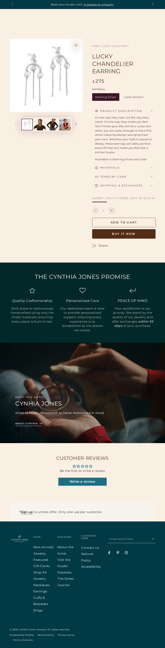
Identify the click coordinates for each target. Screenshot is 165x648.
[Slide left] (13, 4)
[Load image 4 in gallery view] (65, 124)
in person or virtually (98, 4)
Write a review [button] (82, 481)
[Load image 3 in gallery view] (52, 124)
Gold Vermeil (134, 98)
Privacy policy (66, 635)
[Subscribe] (153, 539)
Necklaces (41, 585)
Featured (40, 560)
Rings (37, 610)
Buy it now (124, 234)
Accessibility (91, 566)
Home (96, 46)
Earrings (40, 591)
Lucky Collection (114, 46)
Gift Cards (41, 566)
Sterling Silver (105, 98)
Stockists (64, 572)
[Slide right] (152, 4)
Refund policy (46, 635)
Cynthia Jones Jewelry (32, 629)
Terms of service (23, 640)
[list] (82, 309)
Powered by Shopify (22, 635)
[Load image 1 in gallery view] (27, 124)
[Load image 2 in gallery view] (39, 124)
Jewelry (39, 553)
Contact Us (90, 548)
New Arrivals (43, 547)
